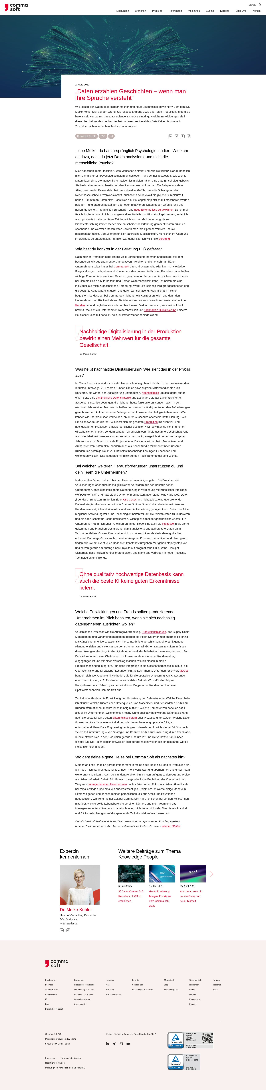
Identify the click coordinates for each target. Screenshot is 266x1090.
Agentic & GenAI (52, 990)
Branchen (140, 10)
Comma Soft (121, 266)
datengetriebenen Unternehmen (107, 784)
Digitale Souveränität (54, 1009)
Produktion (151, 421)
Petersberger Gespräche (142, 990)
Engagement (194, 999)
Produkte (157, 10)
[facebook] (183, 136)
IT (46, 999)
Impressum (50, 1058)
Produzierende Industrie (84, 985)
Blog (166, 985)
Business (49, 985)
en (254, 5)
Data (47, 1004)
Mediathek (194, 10)
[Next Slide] (211, 874)
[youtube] (128, 1045)
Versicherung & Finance (84, 990)
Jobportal (217, 985)
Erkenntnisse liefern (125, 717)
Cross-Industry (80, 1004)
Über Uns (241, 10)
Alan (108, 985)
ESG (103, 136)
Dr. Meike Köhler (76, 909)
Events (210, 10)
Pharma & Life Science (83, 994)
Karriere (224, 10)
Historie (192, 994)
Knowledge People (86, 136)
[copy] (189, 136)
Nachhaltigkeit (150, 392)
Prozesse (168, 523)
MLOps (183, 670)
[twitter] (176, 136)
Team (215, 990)
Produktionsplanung (154, 631)
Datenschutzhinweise (71, 1058)
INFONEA (110, 990)
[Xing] (114, 1045)
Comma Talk (137, 985)
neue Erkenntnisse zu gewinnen (153, 209)
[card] (131, 873)
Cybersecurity (51, 994)
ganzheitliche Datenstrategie (113, 397)
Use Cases (130, 499)
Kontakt (257, 10)
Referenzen (175, 10)
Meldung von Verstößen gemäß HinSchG (65, 1067)
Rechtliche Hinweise (55, 1063)
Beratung (164, 238)
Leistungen (122, 10)
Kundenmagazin (171, 990)
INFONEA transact (113, 994)
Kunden (80, 305)
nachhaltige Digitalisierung (160, 310)
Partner (192, 990)
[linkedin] (170, 136)
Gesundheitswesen (82, 999)
